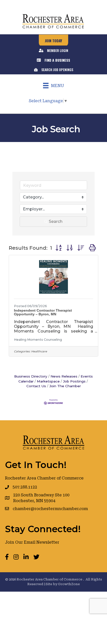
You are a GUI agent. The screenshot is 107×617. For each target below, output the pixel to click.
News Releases (64, 376)
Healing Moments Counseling (38, 339)
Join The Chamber (65, 386)
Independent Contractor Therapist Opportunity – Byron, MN (43, 312)
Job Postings (74, 381)
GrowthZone (69, 584)
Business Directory (30, 376)
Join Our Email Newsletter (32, 542)
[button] (58, 248)
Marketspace (48, 381)
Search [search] (55, 221)
